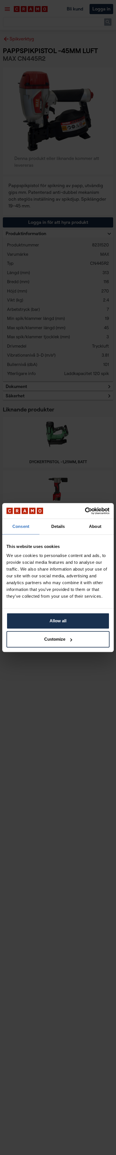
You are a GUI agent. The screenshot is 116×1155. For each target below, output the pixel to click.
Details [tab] (58, 526)
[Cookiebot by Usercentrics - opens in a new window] (85, 511)
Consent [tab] (20, 526)
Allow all (58, 620)
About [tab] (95, 526)
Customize (54, 639)
